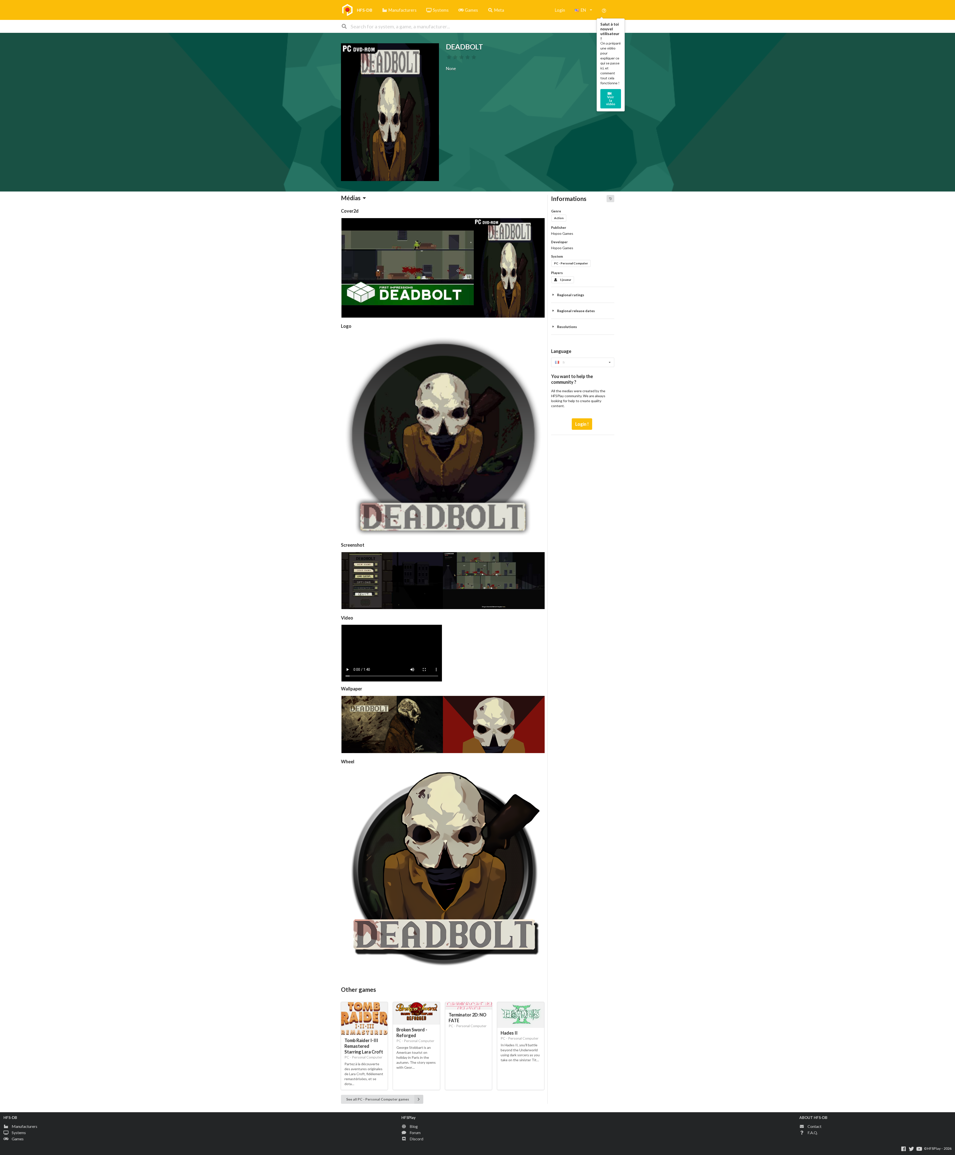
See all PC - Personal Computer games (377, 1099)
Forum (415, 1132)
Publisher (558, 228)
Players (557, 273)
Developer (559, 242)
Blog (414, 1126)
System (557, 256)
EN (583, 10)
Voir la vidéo (610, 100)
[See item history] (610, 198)
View (391, 651)
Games (471, 10)
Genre (556, 211)
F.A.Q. (813, 1132)
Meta (499, 10)
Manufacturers (402, 10)
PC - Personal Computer (571, 263)
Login (560, 10)
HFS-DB (364, 10)
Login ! (582, 424)
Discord (416, 1138)
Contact (814, 1126)
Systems (441, 10)
